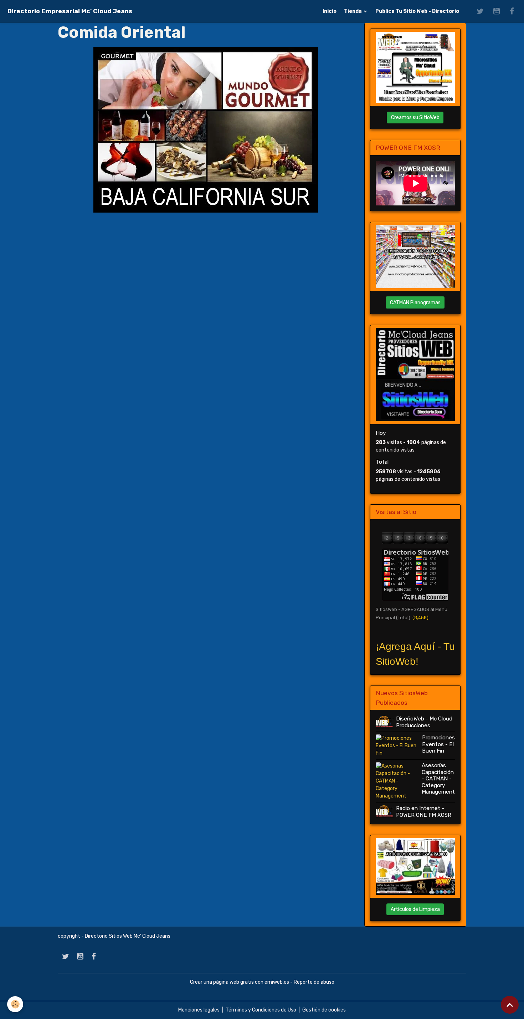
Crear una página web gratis (222, 982)
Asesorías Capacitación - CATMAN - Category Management (438, 778)
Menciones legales (199, 1010)
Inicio (330, 11)
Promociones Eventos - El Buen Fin (438, 744)
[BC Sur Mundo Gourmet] (205, 129)
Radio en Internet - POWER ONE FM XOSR (423, 811)
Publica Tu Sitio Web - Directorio (417, 11)
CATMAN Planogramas (415, 303)
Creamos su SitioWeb (415, 117)
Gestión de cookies (324, 1010)
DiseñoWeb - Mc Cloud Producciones (424, 721)
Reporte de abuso (314, 982)
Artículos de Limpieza (415, 909)
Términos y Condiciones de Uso (261, 1010)
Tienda (353, 11)
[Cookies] (15, 1004)
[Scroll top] (510, 1005)
